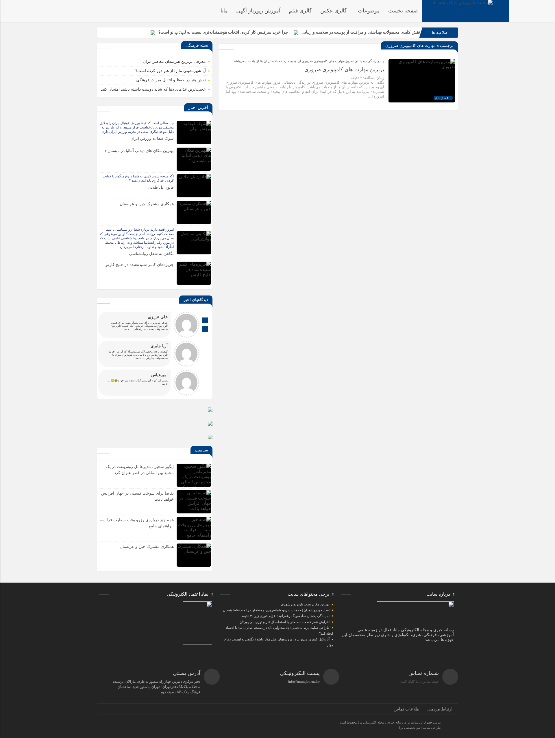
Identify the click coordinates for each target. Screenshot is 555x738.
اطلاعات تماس (407, 709)
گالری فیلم (300, 11)
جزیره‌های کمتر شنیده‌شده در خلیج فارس (139, 264)
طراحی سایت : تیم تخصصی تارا (420, 727)
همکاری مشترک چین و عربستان (147, 204)
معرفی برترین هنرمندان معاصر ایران (174, 61)
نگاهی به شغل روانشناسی (151, 253)
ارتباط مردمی (439, 709)
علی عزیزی (158, 317)
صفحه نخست (403, 11)
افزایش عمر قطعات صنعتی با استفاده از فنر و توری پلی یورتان (285, 622)
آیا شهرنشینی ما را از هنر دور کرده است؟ (170, 71)
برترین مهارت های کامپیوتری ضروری (344, 69)
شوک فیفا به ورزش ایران (152, 138)
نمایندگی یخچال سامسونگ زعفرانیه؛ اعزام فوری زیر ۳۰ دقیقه (285, 616)
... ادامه (128, 329)
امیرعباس (159, 375)
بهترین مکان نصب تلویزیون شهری (305, 604)
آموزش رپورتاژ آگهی (258, 11)
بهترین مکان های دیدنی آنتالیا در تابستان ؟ (139, 150)
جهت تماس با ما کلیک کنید (420, 682)
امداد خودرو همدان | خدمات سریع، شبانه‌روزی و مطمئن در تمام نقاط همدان (276, 610)
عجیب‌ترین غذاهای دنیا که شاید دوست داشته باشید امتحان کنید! (152, 89)
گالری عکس (333, 11)
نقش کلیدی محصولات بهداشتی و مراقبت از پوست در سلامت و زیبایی (360, 32)
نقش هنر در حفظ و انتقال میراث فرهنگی (171, 80)
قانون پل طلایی (161, 187)
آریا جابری (159, 346)
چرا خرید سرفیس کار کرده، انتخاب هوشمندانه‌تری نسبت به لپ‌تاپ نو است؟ (223, 32)
